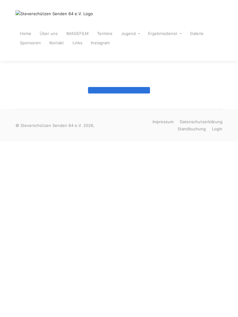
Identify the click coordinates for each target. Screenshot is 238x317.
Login (217, 128)
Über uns (49, 33)
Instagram (100, 42)
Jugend (128, 33)
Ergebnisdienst (162, 33)
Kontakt (56, 42)
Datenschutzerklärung (201, 121)
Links (77, 42)
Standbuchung (192, 128)
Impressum (163, 121)
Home (25, 33)
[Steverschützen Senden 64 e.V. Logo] (54, 18)
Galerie (197, 33)
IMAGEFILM (77, 33)
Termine (104, 33)
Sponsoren (30, 42)
